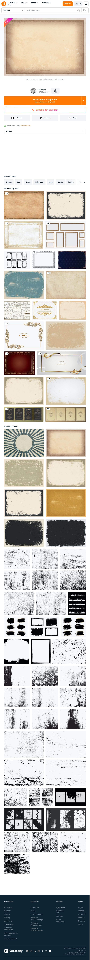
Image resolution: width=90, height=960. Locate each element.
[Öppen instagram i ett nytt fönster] (31, 950)
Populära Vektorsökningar (36, 917)
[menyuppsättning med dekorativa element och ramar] (23, 412)
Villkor (69, 951)
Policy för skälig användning (72, 953)
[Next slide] (80, 181)
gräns (28, 181)
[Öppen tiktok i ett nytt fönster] (42, 950)
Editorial (45, 2)
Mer (9, 5)
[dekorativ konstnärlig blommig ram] (24, 334)
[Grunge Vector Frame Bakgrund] (66, 204)
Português (80, 913)
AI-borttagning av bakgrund (11, 933)
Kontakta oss (58, 910)
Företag (7, 916)
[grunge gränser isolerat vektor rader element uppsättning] (77, 602)
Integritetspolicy (78, 951)
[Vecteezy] (3, 3)
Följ (55, 92)
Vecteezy (7, 909)
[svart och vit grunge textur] (17, 557)
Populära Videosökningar (36, 928)
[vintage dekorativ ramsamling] (65, 412)
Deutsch (79, 916)
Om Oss (58, 915)
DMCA (32, 909)
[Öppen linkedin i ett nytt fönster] (35, 950)
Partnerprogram (36, 913)
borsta (60, 181)
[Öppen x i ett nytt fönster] (46, 950)
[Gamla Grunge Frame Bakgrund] (24, 204)
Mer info (9, 130)
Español (79, 909)
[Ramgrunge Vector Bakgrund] (66, 532)
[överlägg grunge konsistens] (69, 650)
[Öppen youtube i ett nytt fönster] (50, 950)
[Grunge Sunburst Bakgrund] (24, 442)
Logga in (78, 4)
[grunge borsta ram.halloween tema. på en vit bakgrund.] (41, 650)
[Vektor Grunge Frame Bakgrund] (72, 308)
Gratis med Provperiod (45, 100)
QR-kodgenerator (10, 937)
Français (79, 920)
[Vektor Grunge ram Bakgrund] (24, 532)
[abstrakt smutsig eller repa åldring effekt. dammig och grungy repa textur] (17, 841)
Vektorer (11, 2)
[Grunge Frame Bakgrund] (23, 234)
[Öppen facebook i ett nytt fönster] (27, 950)
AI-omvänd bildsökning (8, 927)
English (79, 906)
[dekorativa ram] (44, 258)
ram (18, 181)
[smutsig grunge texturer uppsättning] (15, 796)
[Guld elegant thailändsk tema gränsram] (44, 308)
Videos (34, 2)
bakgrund (39, 181)
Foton (23, 2)
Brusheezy (8, 906)
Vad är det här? (25, 126)
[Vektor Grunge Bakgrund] (66, 283)
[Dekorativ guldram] (19, 361)
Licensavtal (34, 906)
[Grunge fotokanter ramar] (17, 258)
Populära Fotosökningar (35, 923)
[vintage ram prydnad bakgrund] (72, 258)
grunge (9, 181)
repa (50, 181)
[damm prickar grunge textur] (45, 579)
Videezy (7, 913)
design (71, 181)
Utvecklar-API (9, 923)
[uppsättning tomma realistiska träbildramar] (65, 234)
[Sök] (78, 10)
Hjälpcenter (59, 906)
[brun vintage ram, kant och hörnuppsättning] (17, 308)
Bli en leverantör (59, 919)
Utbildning (8, 920)
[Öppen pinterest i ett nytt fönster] (39, 950)
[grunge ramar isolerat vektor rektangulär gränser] (16, 625)
